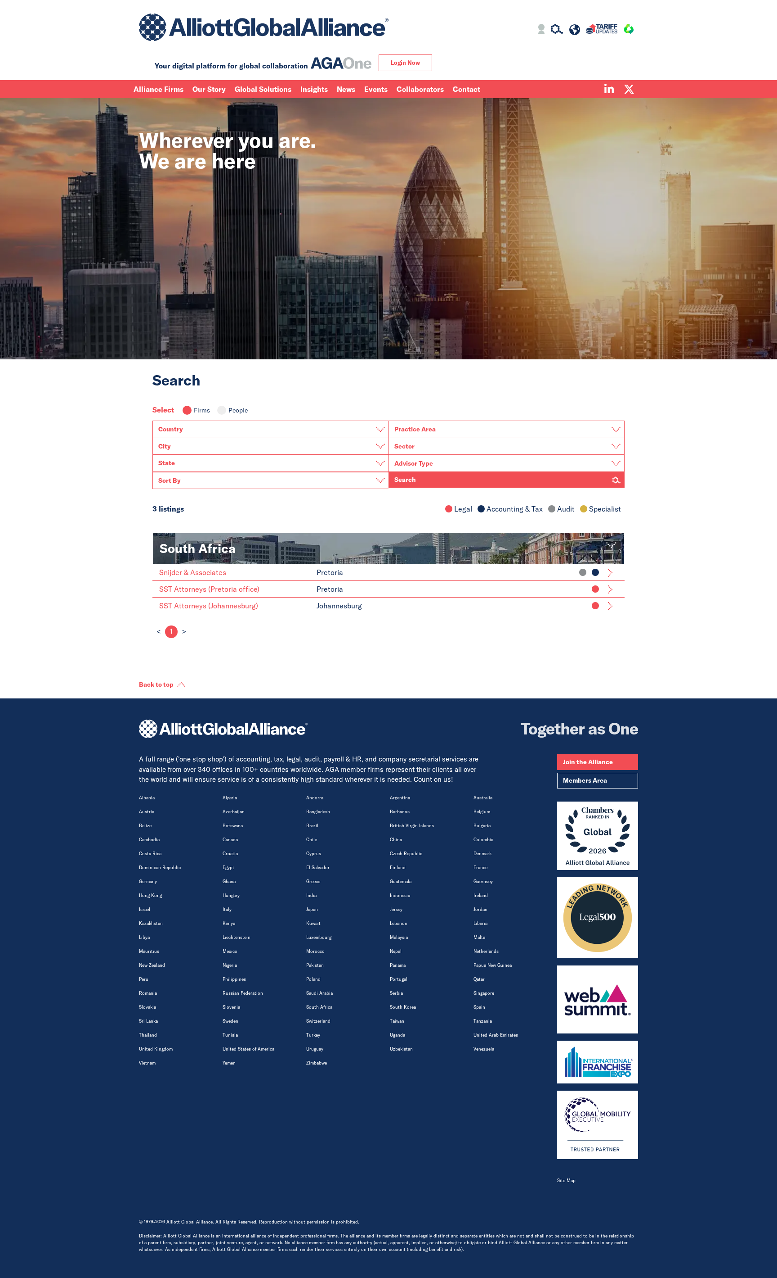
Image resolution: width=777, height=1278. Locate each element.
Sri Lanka (148, 1021)
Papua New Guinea (492, 965)
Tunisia (230, 1035)
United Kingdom (156, 1049)
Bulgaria (482, 826)
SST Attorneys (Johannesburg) (208, 605)
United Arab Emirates (495, 1035)
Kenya (229, 923)
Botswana (233, 826)
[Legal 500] (597, 918)
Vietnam (147, 1063)
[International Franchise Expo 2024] (597, 1062)
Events (376, 89)
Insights (314, 89)
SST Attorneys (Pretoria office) (209, 589)
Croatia (230, 854)
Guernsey (483, 881)
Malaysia (399, 937)
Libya (144, 937)
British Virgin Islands (412, 826)
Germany (148, 881)
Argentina (400, 798)
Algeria (230, 798)
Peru (143, 979)
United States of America (248, 1049)
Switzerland (318, 1021)
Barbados (400, 812)
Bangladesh (318, 812)
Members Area (585, 780)
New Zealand (152, 965)
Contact (466, 89)
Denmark (482, 854)
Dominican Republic (160, 867)
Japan (312, 909)
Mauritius (149, 951)
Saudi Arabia (319, 993)
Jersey (396, 909)
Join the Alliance (588, 762)
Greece (313, 881)
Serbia (396, 993)
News (346, 89)
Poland (313, 979)
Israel (144, 909)
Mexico (230, 951)
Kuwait (313, 923)
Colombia (483, 840)
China (396, 840)
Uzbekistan (401, 1049)
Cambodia (149, 840)
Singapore (483, 993)
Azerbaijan (234, 812)
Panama (398, 965)
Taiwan (397, 1021)
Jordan (480, 909)
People (238, 410)
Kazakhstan (151, 923)
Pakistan (315, 965)
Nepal (396, 951)
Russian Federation (243, 993)
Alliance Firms (158, 89)
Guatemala (400, 881)
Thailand (148, 1035)
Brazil (312, 826)
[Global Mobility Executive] (597, 1124)
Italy (227, 909)
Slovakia (147, 1007)
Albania (147, 798)
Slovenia (231, 1007)
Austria (146, 812)
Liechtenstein (236, 937)
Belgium (481, 812)
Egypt (228, 867)
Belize (145, 826)
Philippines (234, 979)
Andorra (314, 798)
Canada (230, 840)
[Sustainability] (629, 30)
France (480, 867)
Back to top (156, 684)
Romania (148, 993)
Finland (398, 867)
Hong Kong (150, 895)
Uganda (397, 1035)
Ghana (229, 881)
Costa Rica (150, 854)
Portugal (398, 979)
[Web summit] (597, 999)
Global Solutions (263, 89)
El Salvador (318, 867)
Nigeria (230, 965)
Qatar (479, 979)
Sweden (230, 1021)
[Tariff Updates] (601, 30)
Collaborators (420, 89)
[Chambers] (597, 835)
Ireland (480, 895)
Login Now (405, 62)
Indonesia (400, 895)
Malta (479, 937)
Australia (482, 798)
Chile (311, 840)
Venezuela (483, 1049)
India (311, 895)
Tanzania (482, 1021)
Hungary (231, 895)
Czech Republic (406, 854)
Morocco (315, 951)
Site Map (566, 1180)
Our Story (209, 89)
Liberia (480, 923)
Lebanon (398, 923)
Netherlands (486, 951)
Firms (202, 410)
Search (405, 480)
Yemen (229, 1063)
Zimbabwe (316, 1063)
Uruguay (314, 1049)
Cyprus (313, 854)
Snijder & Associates (192, 572)
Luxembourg (318, 937)
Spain (479, 1007)
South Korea (403, 1007)
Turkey (313, 1035)
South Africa (319, 1007)
